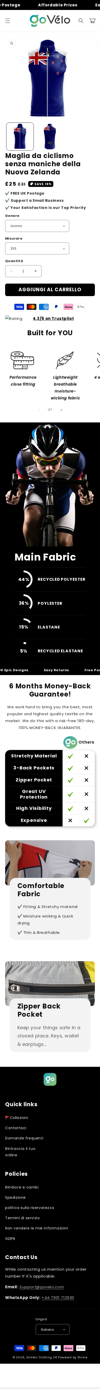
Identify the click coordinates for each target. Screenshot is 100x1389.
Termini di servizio (22, 1217)
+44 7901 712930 (58, 1297)
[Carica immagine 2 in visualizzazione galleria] (49, 136)
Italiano (47, 1329)
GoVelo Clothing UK (41, 1357)
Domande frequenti (24, 1138)
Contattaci (15, 1127)
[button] (7, 20)
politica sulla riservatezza (29, 1207)
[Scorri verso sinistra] (38, 410)
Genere (12, 215)
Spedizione (15, 1197)
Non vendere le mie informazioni (36, 1228)
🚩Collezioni (16, 1117)
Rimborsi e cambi (22, 1187)
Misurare (13, 238)
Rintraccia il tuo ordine (20, 1152)
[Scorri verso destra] (61, 410)
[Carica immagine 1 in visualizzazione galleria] (20, 136)
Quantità (14, 261)
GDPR (10, 1238)
